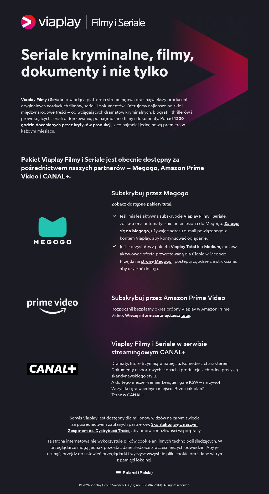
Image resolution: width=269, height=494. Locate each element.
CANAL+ (135, 394)
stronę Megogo (156, 261)
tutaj (166, 204)
